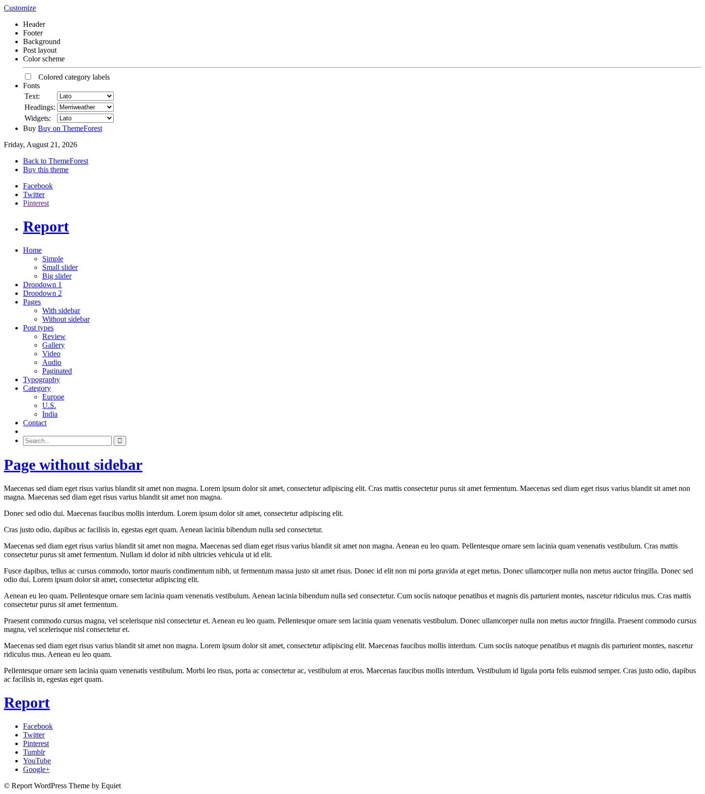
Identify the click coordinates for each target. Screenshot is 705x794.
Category (37, 388)
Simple (52, 259)
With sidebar (61, 310)
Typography (41, 379)
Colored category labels (71, 77)
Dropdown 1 (42, 284)
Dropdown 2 (42, 293)
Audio (51, 362)
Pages (32, 302)
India (50, 414)
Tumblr (34, 752)
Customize (20, 8)
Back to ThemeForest (55, 161)
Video (51, 354)
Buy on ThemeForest (70, 128)
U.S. (49, 405)
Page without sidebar (73, 464)
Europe (53, 397)
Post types (38, 328)
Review (54, 336)
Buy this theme (46, 169)
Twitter (34, 194)
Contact (35, 423)
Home (32, 250)
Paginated (57, 371)
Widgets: (37, 118)
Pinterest (36, 203)
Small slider (60, 267)
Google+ (36, 769)
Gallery (53, 345)
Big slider (56, 276)
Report (46, 226)
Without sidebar (66, 319)
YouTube (37, 761)
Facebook (38, 186)
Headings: (39, 107)
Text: (32, 96)
